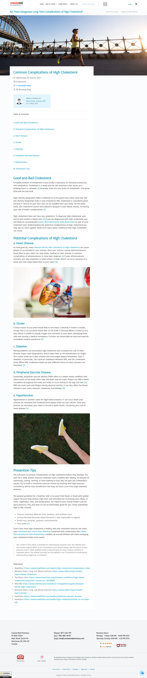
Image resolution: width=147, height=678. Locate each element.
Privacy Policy (66, 669)
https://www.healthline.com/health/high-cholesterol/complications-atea (57, 568)
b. (17, 142)
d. (26, 155)
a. (20, 135)
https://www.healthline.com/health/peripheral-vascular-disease (53, 596)
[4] (63, 256)
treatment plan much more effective (34, 531)
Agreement (84, 669)
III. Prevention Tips (21, 168)
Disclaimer (75, 669)
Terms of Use (56, 669)
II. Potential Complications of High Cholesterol (33, 129)
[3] (44, 219)
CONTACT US (74, 4)
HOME (42, 4)
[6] (64, 388)
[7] (28, 523)
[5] (42, 339)
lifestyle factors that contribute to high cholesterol (56, 247)
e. (20, 162)
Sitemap (92, 669)
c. (18, 149)
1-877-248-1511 (65, 633)
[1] (38, 188)
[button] (5, 675)
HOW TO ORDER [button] (50, 4)
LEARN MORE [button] (62, 4)
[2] (45, 209)
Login (130, 4)
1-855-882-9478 (64, 636)
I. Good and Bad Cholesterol (25, 122)
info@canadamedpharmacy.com (71, 638)
